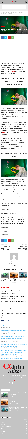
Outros (2, 420)
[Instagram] (13, 265)
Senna (6, 234)
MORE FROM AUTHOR (19, 269)
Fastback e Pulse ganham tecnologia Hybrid (22, 248)
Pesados (3, 424)
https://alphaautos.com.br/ (14, 263)
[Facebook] (2, 37)
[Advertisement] (14, 7)
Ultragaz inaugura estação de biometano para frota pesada (13, 308)
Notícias (7, 12)
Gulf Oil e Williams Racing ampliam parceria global (5, 248)
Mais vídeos (10, 358)
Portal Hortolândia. (21, 375)
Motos (2, 429)
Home (2, 12)
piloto (13, 71)
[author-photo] (14, 256)
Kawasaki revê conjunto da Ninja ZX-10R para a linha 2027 (5, 279)
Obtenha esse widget (18, 358)
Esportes (3, 433)
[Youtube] (18, 383)
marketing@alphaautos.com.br (17, 380)
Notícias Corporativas (6, 426)
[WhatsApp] (12, 37)
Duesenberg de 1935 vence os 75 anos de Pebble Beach (12, 296)
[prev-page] (13, 283)
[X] (5, 37)
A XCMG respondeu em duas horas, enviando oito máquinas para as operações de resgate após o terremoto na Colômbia (12, 338)
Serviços (3, 431)
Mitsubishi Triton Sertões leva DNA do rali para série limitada (14, 279)
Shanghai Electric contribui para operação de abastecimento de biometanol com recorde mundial (13, 325)
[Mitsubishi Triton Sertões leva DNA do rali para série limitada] (14, 275)
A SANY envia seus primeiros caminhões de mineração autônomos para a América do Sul (14, 345)
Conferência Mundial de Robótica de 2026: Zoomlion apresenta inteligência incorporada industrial (13, 331)
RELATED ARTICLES (8, 269)
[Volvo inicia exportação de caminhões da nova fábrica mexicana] (23, 275)
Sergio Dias (4, 32)
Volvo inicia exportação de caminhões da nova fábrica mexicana (23, 279)
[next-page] (15, 283)
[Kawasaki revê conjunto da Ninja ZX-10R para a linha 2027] (5, 275)
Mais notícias (4, 358)
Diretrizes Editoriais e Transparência (16, 377)
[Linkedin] (15, 265)
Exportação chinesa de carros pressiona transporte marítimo (14, 313)
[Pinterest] (9, 37)
